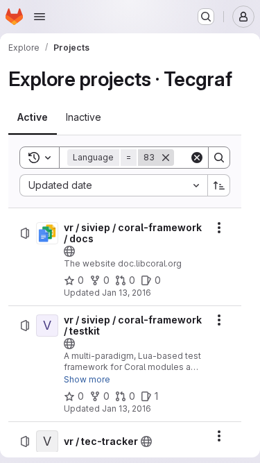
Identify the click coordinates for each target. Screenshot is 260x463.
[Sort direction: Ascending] (219, 185)
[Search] (219, 157)
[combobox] (113, 185)
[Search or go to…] (206, 16)
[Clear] (197, 157)
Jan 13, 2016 (126, 292)
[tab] (32, 117)
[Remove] (165, 157)
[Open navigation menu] (39, 17)
